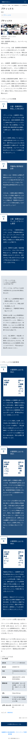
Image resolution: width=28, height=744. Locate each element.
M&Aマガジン (6, 2)
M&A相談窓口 (11, 732)
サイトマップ (20, 732)
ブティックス (7, 15)
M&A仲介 (10, 712)
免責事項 (4, 732)
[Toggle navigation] (25, 2)
